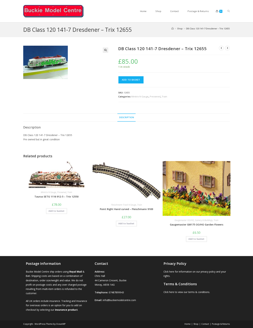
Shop (195, 324)
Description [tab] (126, 117)
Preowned (155, 96)
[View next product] (227, 48)
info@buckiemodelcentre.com (119, 300)
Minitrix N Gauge (140, 96)
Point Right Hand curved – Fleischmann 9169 (126, 209)
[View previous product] (221, 48)
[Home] (172, 28)
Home (188, 324)
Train (164, 96)
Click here (169, 271)
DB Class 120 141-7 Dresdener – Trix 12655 (208, 28)
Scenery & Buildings (204, 220)
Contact (205, 324)
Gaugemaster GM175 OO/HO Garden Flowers (196, 224)
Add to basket (131, 79)
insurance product (66, 309)
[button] (105, 50)
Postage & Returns (221, 324)
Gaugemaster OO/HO (184, 220)
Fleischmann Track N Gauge (123, 204)
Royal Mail (75, 271)
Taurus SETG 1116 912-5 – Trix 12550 (56, 196)
